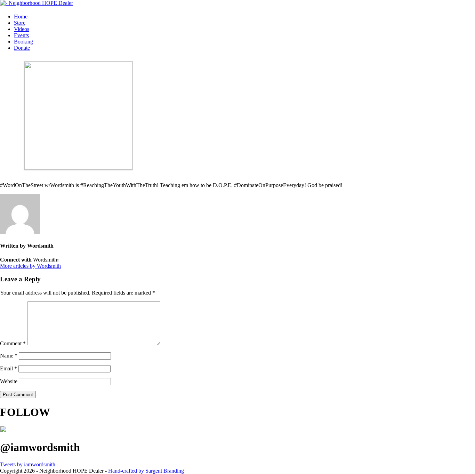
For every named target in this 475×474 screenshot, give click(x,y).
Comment (13, 343)
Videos (21, 29)
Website (8, 381)
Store (19, 23)
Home (20, 16)
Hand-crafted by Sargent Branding (146, 471)
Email (8, 368)
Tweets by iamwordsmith (27, 464)
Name (8, 356)
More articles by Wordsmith (30, 266)
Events (21, 35)
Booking (23, 42)
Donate (22, 48)
